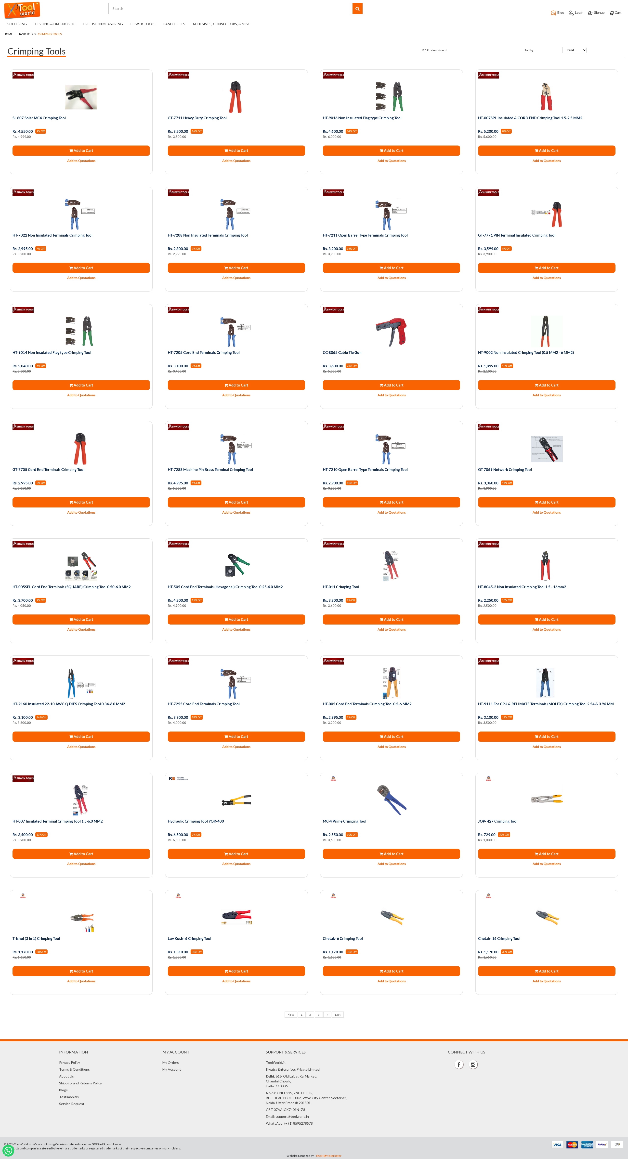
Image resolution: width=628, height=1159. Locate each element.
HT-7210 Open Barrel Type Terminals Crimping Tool (365, 469)
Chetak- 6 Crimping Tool (343, 938)
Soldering (17, 24)
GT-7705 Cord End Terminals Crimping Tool (48, 469)
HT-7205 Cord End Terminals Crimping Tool (204, 352)
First (291, 1014)
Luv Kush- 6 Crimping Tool (189, 938)
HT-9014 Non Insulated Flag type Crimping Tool (52, 352)
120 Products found (434, 50)
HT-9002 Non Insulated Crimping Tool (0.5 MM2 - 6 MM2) (526, 352)
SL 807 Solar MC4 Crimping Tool (39, 118)
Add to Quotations (81, 161)
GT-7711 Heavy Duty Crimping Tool (197, 118)
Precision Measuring (103, 24)
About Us (66, 1076)
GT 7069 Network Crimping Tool (505, 469)
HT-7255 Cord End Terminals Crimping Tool (204, 704)
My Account (171, 1069)
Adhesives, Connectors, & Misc (221, 24)
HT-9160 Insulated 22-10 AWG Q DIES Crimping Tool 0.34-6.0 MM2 (69, 704)
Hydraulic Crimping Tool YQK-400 (196, 821)
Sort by (528, 50)
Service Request (71, 1104)
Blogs (63, 1090)
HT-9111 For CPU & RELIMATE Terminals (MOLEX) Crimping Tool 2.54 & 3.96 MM (546, 704)
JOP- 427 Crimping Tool (497, 821)
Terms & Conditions (74, 1069)
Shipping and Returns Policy (80, 1083)
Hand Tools (174, 24)
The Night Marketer (328, 1156)
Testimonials (69, 1097)
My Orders (170, 1062)
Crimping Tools (50, 34)
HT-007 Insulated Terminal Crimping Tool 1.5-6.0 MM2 (58, 821)
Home (8, 34)
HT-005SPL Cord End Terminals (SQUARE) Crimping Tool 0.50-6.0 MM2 (72, 587)
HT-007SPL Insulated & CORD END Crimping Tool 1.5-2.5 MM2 (530, 118)
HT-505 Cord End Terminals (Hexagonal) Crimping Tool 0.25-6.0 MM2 (225, 587)
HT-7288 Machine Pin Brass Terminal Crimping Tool (210, 469)
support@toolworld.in (292, 1116)
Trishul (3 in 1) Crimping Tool (36, 938)
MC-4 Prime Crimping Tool (344, 821)
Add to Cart (83, 150)
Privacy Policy (69, 1062)
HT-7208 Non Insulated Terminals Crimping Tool (208, 235)
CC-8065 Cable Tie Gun (342, 352)
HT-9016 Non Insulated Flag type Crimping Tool (362, 118)
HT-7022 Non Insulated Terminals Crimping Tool (52, 235)
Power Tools (143, 24)
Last (337, 1014)
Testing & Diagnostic (55, 24)
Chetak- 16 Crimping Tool (499, 938)
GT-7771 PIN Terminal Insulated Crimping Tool (516, 235)
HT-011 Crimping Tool (341, 587)
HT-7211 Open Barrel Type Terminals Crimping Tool (365, 235)
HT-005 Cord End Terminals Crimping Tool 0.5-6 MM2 (367, 704)
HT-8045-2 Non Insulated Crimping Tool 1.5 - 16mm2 (522, 587)
